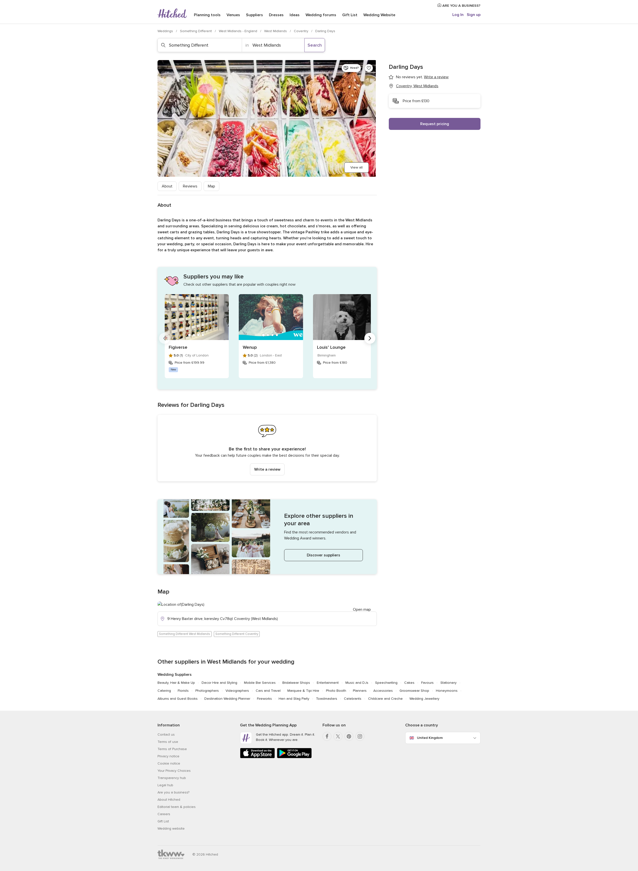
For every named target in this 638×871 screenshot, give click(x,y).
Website (379, 14)
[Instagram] (359, 736)
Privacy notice (168, 756)
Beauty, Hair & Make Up (176, 683)
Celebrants (352, 699)
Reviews (190, 186)
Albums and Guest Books (178, 699)
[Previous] (164, 338)
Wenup (250, 347)
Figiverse (178, 347)
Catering (164, 691)
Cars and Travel (268, 691)
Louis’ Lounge (331, 347)
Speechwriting (386, 683)
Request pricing (434, 123)
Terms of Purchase (172, 749)
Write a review (267, 469)
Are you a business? (173, 792)
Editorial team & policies (177, 807)
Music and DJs (356, 683)
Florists (183, 691)
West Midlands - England (238, 31)
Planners (360, 691)
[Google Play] (294, 757)
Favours (427, 683)
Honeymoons (447, 691)
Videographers (237, 691)
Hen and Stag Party (294, 699)
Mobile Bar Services (260, 683)
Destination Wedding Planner (227, 699)
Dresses (276, 14)
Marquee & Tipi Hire (303, 691)
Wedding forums (321, 14)
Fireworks (264, 699)
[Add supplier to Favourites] (369, 68)
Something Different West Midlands (184, 634)
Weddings (166, 31)
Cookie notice (169, 763)
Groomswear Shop (414, 691)
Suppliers (254, 14)
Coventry (301, 31)
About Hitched (169, 799)
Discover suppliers (323, 555)
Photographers (207, 691)
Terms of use (168, 742)
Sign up (473, 14)
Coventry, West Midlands (417, 86)
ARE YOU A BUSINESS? (460, 5)
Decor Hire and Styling (219, 683)
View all (356, 167)
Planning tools (207, 14)
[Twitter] (337, 736)
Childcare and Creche (385, 699)
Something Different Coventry (236, 634)
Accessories (383, 691)
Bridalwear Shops (296, 683)
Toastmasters (326, 699)
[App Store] (257, 757)
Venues (233, 14)
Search (315, 45)
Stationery (448, 683)
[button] (267, 448)
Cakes (409, 683)
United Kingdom (430, 738)
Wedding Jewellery (424, 699)
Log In (458, 14)
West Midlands (276, 31)
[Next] (369, 338)
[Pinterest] (348, 736)
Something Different (196, 31)
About (167, 186)
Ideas (295, 14)
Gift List (349, 14)
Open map (362, 609)
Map (211, 186)
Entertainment (328, 683)
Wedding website (171, 828)
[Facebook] (326, 736)
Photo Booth (336, 691)
